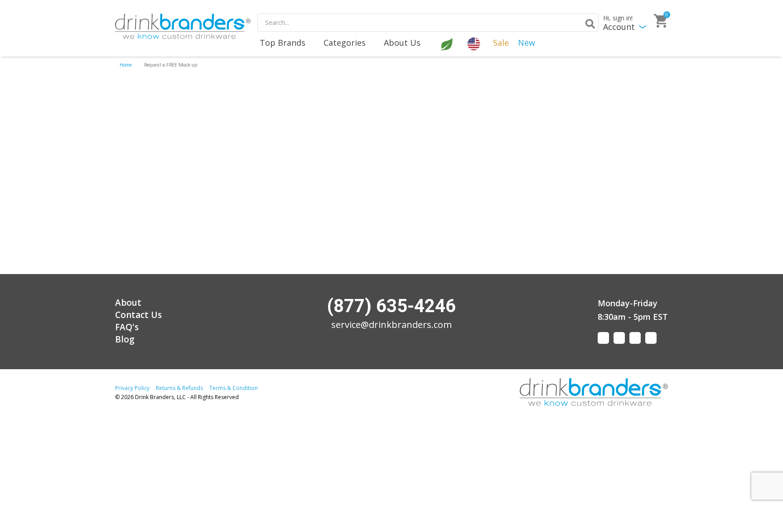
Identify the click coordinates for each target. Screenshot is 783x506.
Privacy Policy (132, 388)
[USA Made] (475, 43)
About (128, 302)
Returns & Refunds (179, 388)
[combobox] (428, 23)
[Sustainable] (448, 43)
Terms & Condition (233, 388)
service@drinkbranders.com (391, 324)
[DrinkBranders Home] (183, 26)
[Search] (589, 23)
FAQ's (127, 327)
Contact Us (138, 315)
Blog (125, 339)
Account (619, 27)
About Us (402, 42)
